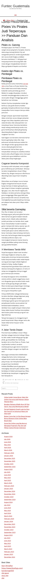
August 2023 (8, 535)
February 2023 (9, 552)
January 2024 (8, 521)
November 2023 (9, 527)
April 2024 (7, 513)
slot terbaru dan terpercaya (11, 383)
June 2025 (7, 475)
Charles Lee (20, 379)
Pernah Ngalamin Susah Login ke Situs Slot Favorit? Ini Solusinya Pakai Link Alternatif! (16, 411)
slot (3, 578)
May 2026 (7, 445)
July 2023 (7, 538)
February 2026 (9, 453)
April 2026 (7, 447)
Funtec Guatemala (15, 6)
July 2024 (7, 505)
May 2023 (7, 543)
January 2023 (8, 554)
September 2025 (10, 467)
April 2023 (7, 546)
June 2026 (7, 442)
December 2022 (9, 557)
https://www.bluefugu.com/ (12, 568)
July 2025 (7, 472)
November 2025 (9, 461)
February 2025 (9, 486)
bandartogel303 (8, 570)
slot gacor (5, 573)
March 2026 (8, 450)
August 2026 (8, 436)
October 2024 (8, 497)
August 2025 (8, 469)
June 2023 (7, 541)
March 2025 (8, 483)
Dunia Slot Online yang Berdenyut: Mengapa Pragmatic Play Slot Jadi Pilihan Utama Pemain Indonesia (15, 425)
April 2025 (7, 480)
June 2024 (7, 508)
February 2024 (9, 519)
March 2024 (8, 516)
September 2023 (10, 532)
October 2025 (8, 464)
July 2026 (7, 439)
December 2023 (9, 524)
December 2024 (9, 491)
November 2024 (9, 494)
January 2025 (8, 489)
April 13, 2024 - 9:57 (9, 379)
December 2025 (9, 458)
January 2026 (8, 456)
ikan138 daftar (7, 565)
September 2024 (10, 500)
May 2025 (7, 478)
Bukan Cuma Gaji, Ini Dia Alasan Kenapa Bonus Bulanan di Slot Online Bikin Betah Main (17, 418)
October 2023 (8, 530)
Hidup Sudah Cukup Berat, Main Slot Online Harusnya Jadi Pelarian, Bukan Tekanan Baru (16, 399)
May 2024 (7, 510)
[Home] (4, 20)
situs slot (5, 575)
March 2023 (8, 549)
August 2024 (8, 502)
